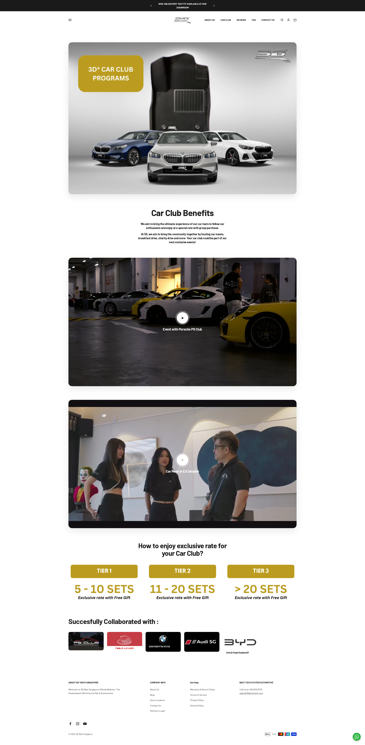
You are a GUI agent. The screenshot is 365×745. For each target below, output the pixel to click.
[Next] (214, 5)
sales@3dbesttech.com (251, 693)
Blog (152, 694)
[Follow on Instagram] (78, 724)
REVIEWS (241, 20)
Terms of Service (198, 694)
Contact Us (155, 705)
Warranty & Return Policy (202, 689)
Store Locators (157, 700)
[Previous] (150, 5)
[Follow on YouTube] (85, 724)
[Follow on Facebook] (70, 724)
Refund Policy (197, 705)
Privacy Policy (197, 700)
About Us (154, 689)
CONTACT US (268, 20)
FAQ (254, 20)
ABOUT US (209, 20)
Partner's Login (157, 710)
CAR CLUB (226, 20)
